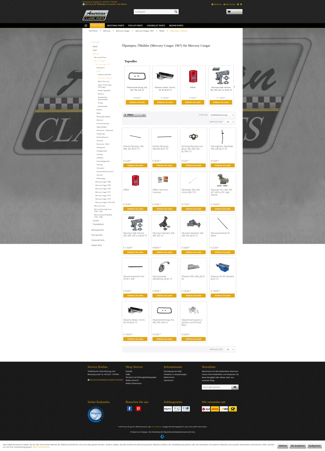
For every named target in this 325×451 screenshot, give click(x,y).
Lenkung (100, 154)
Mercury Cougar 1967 (102, 64)
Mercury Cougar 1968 (103, 182)
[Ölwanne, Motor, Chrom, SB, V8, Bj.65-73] (165, 76)
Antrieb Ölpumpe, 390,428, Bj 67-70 (160, 147)
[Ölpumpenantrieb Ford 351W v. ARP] (135, 266)
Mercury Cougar (99, 61)
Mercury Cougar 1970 (103, 189)
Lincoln (96, 220)
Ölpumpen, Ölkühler (105, 78)
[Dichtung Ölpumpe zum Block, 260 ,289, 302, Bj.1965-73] (194, 136)
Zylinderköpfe (103, 106)
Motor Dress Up (103, 81)
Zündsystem (101, 147)
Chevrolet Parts (98, 240)
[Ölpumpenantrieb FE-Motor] (223, 223)
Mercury (96, 54)
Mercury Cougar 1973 (103, 199)
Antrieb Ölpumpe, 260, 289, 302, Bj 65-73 (133, 147)
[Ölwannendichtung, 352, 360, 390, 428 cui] (137, 76)
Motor (99, 71)
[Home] (86, 25)
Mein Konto (230, 4)
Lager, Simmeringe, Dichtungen (105, 86)
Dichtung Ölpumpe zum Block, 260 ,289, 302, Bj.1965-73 (192, 149)
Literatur (100, 175)
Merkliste (217, 4)
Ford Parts (96, 42)
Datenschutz (169, 377)
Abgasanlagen (102, 127)
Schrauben (100, 168)
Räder (99, 113)
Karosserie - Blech (103, 144)
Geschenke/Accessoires (105, 171)
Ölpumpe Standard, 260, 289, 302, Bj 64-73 (193, 234)
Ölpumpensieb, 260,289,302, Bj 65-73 (162, 277)
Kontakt (129, 371)
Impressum (168, 380)
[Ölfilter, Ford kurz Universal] (164, 180)
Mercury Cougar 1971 (103, 192)
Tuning (100, 103)
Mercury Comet (99, 206)
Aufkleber (100, 158)
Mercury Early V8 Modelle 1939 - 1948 (103, 216)
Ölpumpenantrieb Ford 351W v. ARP (133, 277)
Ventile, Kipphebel (104, 90)
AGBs (128, 374)
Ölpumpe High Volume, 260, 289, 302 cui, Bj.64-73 (221, 88)
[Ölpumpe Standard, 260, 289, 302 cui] (164, 223)
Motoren (101, 94)
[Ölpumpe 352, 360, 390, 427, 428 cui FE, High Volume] (223, 180)
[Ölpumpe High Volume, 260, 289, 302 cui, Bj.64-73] (221, 76)
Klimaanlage (101, 178)
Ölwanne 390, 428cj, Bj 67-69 (193, 277)
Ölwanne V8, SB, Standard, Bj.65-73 (222, 277)
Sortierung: (203, 114)
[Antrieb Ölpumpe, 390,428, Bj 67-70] (164, 136)
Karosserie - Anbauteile (105, 130)
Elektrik (99, 110)
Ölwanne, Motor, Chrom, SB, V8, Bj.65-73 (165, 88)
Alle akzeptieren (298, 446)
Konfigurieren (315, 446)
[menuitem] (156, 11)
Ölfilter (193, 87)
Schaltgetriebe (102, 151)
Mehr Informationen (41, 447)
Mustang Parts (98, 230)
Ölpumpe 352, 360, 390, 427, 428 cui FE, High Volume (221, 192)
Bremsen (100, 120)
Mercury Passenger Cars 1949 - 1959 (103, 210)
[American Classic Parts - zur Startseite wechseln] (102, 15)
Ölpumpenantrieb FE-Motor (220, 234)
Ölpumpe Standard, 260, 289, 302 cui (163, 234)
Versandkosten (156, 427)
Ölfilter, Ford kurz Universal (160, 191)
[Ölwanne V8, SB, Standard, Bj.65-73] (223, 266)
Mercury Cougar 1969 (103, 185)
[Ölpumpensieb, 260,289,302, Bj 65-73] (164, 266)
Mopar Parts (97, 245)
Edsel (95, 46)
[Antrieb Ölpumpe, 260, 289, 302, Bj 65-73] (135, 136)
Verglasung (101, 134)
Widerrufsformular (134, 383)
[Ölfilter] (193, 76)
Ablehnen (283, 446)
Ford (95, 50)
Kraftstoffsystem (102, 137)
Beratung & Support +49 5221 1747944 (100, 2)
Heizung (99, 165)
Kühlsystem (101, 68)
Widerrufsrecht (132, 380)
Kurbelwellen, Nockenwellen (103, 98)
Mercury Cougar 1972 (103, 195)
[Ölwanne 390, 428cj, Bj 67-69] (194, 266)
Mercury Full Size (100, 57)
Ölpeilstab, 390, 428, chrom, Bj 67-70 (191, 191)
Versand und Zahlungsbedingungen (141, 377)
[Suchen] (176, 11)
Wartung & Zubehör (104, 117)
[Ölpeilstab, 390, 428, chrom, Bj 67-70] (194, 180)
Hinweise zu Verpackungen (175, 374)
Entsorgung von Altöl (172, 371)
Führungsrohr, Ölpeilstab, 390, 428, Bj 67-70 (222, 147)
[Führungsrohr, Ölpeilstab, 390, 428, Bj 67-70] (223, 136)
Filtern (130, 114)
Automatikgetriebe (103, 161)
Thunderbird (98, 224)
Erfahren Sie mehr (137, 102)
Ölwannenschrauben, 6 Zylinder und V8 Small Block (192, 322)
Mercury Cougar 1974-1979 (105, 202)
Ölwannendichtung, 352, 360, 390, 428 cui (137, 88)
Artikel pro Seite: (216, 121)
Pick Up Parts (97, 235)
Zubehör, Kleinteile (104, 74)
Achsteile (100, 141)
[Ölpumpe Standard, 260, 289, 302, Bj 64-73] (194, 223)
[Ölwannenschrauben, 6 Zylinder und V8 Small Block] (194, 310)
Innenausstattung (103, 123)
